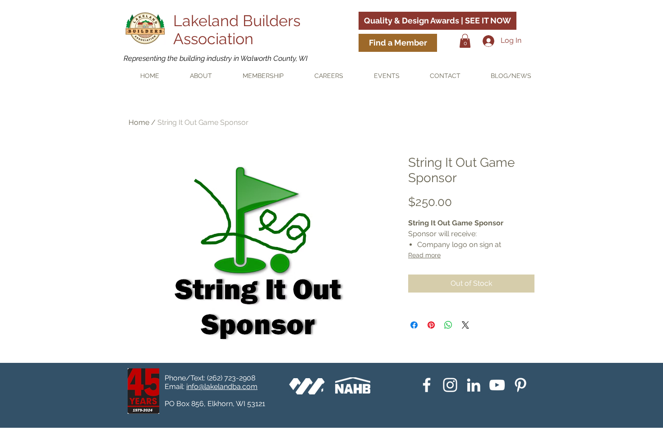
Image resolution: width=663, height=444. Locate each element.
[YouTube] (497, 384)
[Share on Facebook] (414, 325)
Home (139, 122)
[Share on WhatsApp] (448, 325)
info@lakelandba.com (222, 386)
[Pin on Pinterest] (431, 325)
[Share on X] (465, 325)
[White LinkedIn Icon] (473, 384)
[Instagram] (450, 384)
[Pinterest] (520, 384)
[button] (465, 41)
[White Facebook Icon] (426, 384)
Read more (424, 255)
